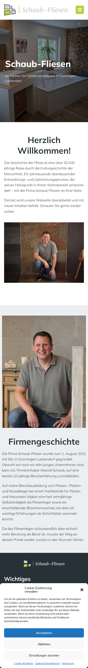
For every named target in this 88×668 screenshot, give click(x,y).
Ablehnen (44, 644)
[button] (82, 590)
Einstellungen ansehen (44, 655)
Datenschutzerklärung (47, 663)
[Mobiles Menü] (80, 10)
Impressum (68, 663)
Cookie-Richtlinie (23, 663)
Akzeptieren (44, 633)
